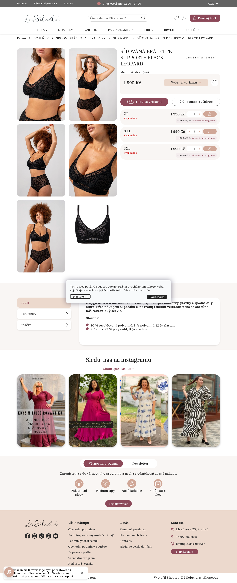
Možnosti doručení (134, 72)
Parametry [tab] (28, 314)
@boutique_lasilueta (119, 369)
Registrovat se (118, 503)
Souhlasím (156, 296)
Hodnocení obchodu (133, 535)
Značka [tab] (26, 325)
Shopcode (210, 577)
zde (147, 290)
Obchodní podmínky (81, 529)
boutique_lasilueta (34, 536)
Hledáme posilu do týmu (136, 546)
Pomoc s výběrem (200, 102)
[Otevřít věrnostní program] (9, 572)
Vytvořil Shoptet (166, 577)
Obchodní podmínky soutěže (87, 546)
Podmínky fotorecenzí (83, 540)
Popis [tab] (25, 303)
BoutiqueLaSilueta (27, 536)
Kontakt (68, 3)
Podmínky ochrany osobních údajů (91, 535)
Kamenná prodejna (133, 529)
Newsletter (140, 463)
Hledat (143, 18)
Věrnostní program (45, 3)
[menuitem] (42, 30)
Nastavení (80, 296)
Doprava (22, 3)
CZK (211, 3)
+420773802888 (48, 536)
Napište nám (184, 551)
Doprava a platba (79, 552)
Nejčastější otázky (80, 563)
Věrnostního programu (203, 120)
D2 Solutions (191, 577)
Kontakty (126, 540)
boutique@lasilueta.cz (190, 543)
